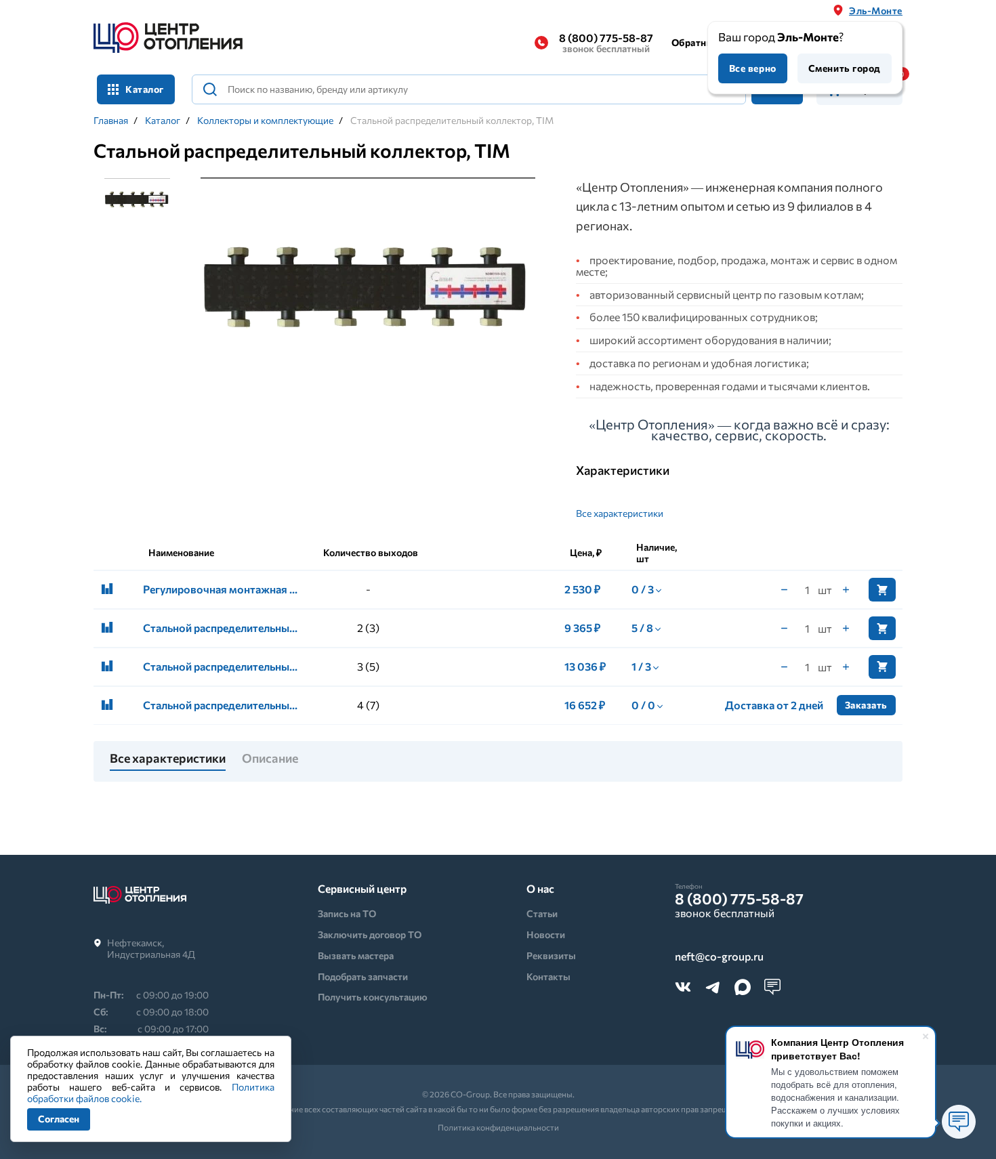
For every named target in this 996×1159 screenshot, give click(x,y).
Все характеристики (619, 513)
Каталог (162, 120)
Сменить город (844, 68)
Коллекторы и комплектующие (265, 120)
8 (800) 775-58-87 (606, 42)
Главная (111, 120)
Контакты (548, 976)
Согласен (58, 1118)
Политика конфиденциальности (498, 1127)
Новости (545, 934)
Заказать (866, 705)
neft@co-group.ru (719, 957)
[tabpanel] (368, 290)
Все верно (752, 68)
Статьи (542, 913)
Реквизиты (551, 955)
